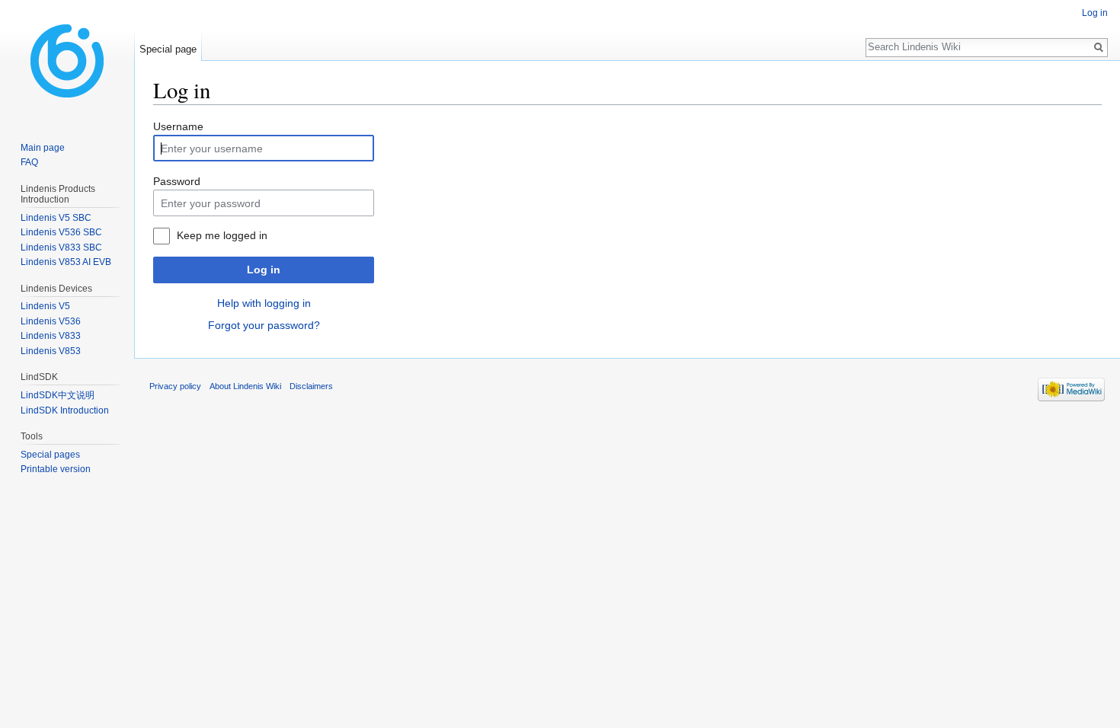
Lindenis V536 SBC (61, 232)
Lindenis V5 (45, 306)
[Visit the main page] (67, 61)
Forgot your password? (264, 325)
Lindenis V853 (51, 351)
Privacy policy (175, 386)
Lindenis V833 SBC (61, 247)
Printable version (56, 469)
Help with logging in (264, 303)
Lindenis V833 (51, 335)
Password (176, 181)
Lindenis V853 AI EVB (66, 262)
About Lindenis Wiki (245, 386)
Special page (168, 49)
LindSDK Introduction (65, 410)
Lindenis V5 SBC (56, 217)
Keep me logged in (222, 235)
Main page (43, 147)
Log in (263, 269)
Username (178, 126)
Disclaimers (311, 386)
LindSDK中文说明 (57, 395)
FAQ (29, 162)
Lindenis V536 (51, 321)
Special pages (50, 454)
